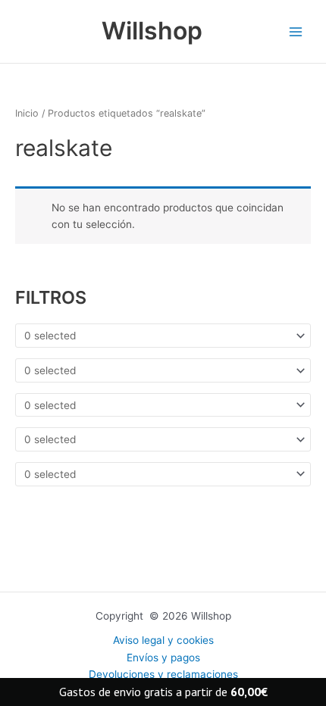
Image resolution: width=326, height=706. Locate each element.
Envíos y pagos (163, 657)
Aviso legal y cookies (163, 640)
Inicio (27, 113)
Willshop (152, 30)
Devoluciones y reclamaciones (163, 674)
